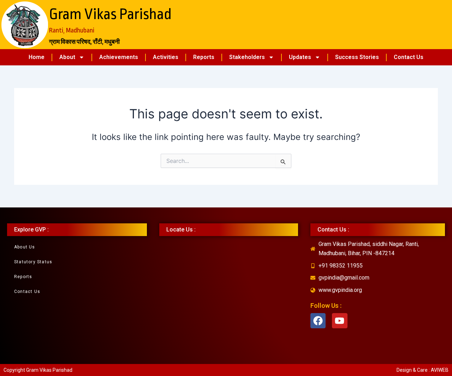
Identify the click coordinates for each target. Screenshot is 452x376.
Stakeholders (247, 57)
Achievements (118, 57)
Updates (300, 57)
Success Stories (357, 57)
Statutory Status (33, 261)
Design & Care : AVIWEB (422, 370)
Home (36, 57)
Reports (203, 57)
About (67, 57)
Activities (165, 57)
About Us (24, 247)
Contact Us (408, 57)
